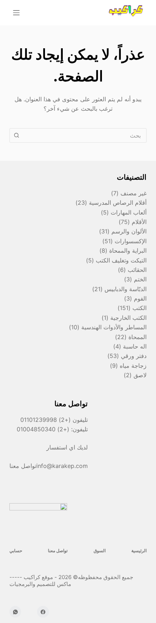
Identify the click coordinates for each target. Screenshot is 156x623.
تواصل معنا (57, 550)
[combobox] (85, 135)
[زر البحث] (17, 135)
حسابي (15, 550)
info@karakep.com (62, 465)
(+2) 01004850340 (44, 429)
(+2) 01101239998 (45, 419)
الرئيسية (139, 550)
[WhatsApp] (15, 612)
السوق (100, 550)
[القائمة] (16, 12)
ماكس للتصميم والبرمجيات (41, 584)
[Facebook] (43, 612)
